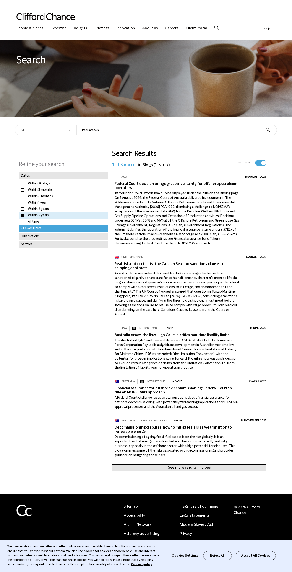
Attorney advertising (141, 534)
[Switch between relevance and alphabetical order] (260, 163)
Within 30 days (39, 183)
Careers (171, 28)
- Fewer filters (31, 228)
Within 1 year (37, 202)
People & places (29, 28)
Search (216, 27)
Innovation (126, 28)
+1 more (169, 328)
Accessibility (134, 515)
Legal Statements (195, 515)
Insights (80, 28)
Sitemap (131, 506)
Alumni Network (137, 525)
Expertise (59, 28)
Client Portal (196, 28)
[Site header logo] (137, 16)
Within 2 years (38, 209)
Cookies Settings (185, 555)
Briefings (101, 28)
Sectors (27, 244)
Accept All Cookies (255, 555)
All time (33, 222)
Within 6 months (40, 196)
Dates (25, 176)
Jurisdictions (30, 236)
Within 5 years (38, 215)
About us (150, 28)
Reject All (217, 555)
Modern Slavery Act (196, 525)
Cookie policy (141, 564)
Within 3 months (40, 190)
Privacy (186, 534)
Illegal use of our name (199, 506)
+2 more (177, 420)
